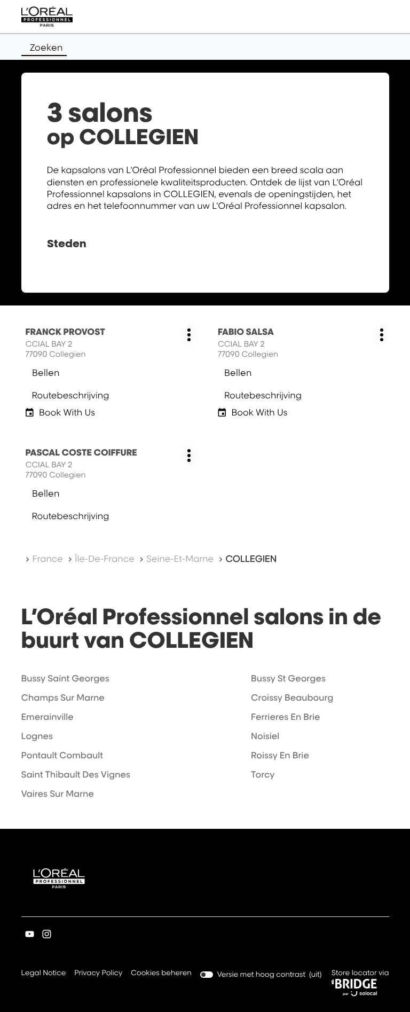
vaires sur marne (57, 793)
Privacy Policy (98, 973)
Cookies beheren (161, 973)
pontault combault (62, 755)
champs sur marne (63, 697)
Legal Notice (43, 973)
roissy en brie (280, 755)
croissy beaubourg (292, 697)
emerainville (47, 716)
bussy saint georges (65, 678)
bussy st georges (288, 678)
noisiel (265, 736)
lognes (37, 736)
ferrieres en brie (285, 716)
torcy (262, 774)
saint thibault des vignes (76, 774)
